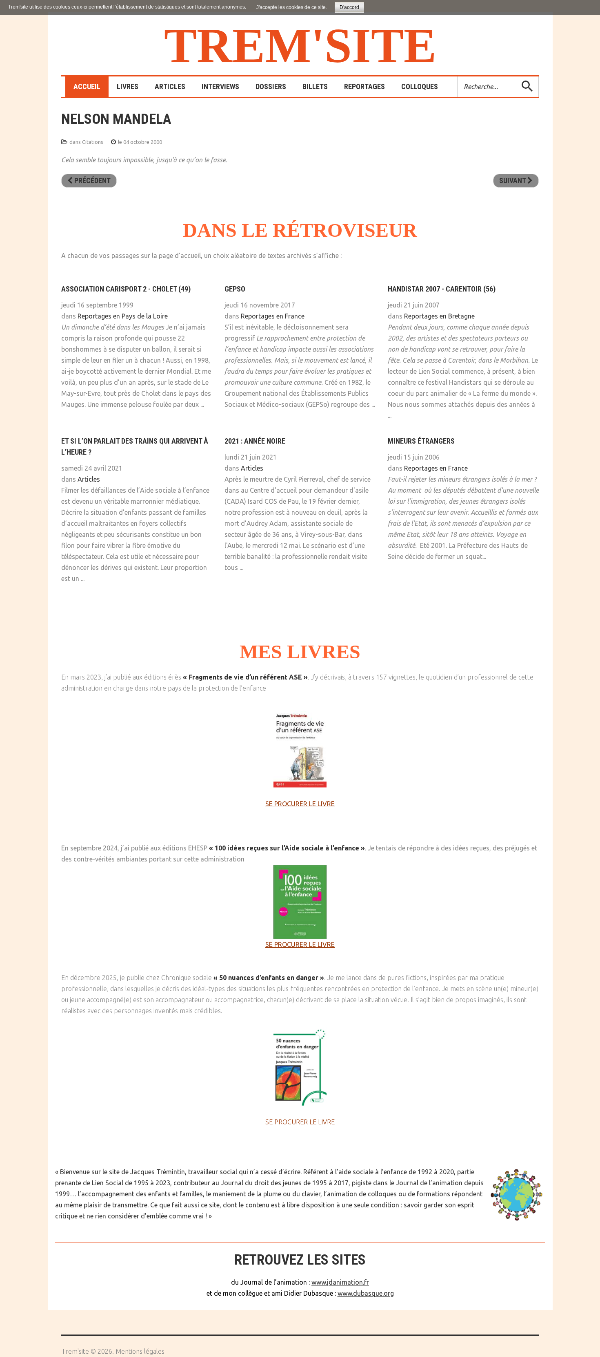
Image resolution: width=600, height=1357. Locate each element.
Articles (89, 479)
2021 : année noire (254, 441)
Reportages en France (272, 316)
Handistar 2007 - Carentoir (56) (442, 289)
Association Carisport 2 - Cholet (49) (126, 289)
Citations (92, 142)
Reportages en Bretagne (439, 316)
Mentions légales (140, 1351)
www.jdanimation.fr (340, 1282)
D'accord (349, 7)
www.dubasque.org (366, 1293)
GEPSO (234, 289)
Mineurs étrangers (421, 441)
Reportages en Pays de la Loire (123, 316)
